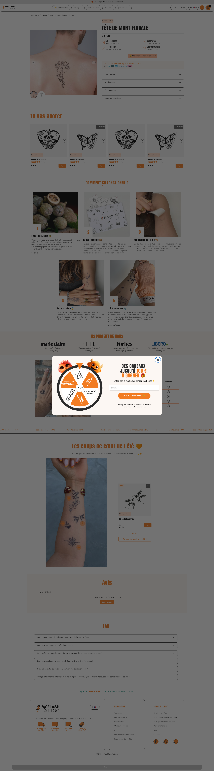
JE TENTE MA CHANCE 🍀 (134, 396)
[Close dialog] (158, 360)
